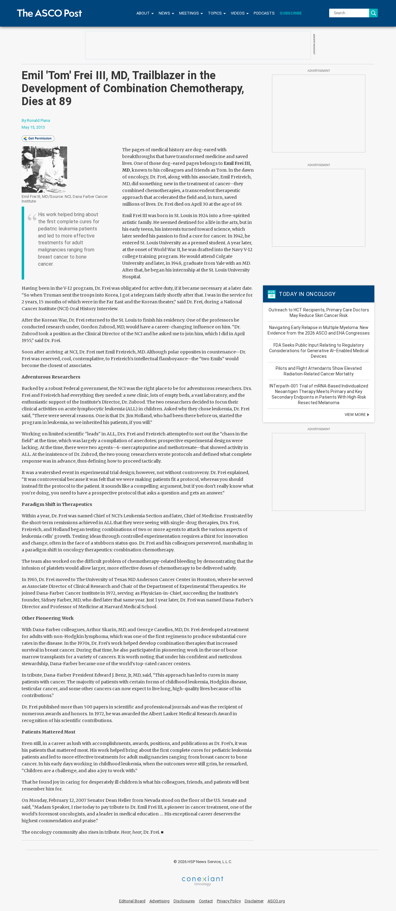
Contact (206, 901)
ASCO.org (276, 901)
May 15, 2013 (33, 127)
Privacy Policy (229, 901)
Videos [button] (238, 13)
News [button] (165, 13)
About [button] (143, 13)
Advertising (159, 901)
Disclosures (184, 901)
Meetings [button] (189, 13)
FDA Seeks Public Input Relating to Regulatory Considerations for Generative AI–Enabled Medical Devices (318, 351)
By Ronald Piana (36, 120)
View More (356, 414)
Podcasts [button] (264, 13)
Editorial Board (132, 901)
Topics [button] (215, 13)
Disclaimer (254, 901)
